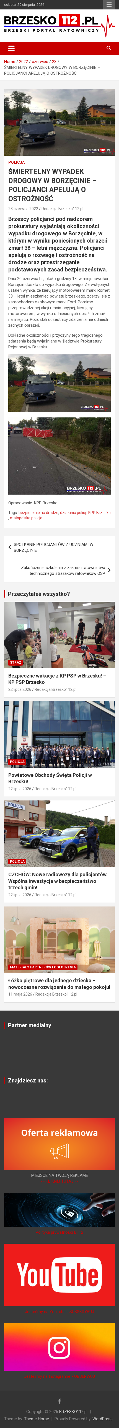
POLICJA (16, 162)
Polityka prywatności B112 (59, 1232)
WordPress (102, 1418)
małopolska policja (26, 518)
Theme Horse (36, 1418)
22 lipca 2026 (19, 689)
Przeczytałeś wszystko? (39, 594)
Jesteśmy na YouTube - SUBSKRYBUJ (59, 1311)
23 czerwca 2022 (23, 208)
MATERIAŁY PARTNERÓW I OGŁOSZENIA (43, 967)
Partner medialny (29, 1025)
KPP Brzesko (99, 512)
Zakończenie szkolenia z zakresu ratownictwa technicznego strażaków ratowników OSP (63, 570)
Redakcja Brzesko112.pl (62, 208)
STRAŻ (15, 662)
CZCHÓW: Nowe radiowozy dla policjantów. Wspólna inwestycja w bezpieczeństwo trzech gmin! (58, 881)
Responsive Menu (109, 4)
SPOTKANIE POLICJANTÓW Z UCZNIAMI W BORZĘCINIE (53, 547)
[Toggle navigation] (11, 48)
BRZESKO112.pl (73, 1411)
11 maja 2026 (20, 994)
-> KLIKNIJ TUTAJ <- (59, 1181)
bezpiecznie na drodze (38, 512)
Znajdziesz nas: (28, 1080)
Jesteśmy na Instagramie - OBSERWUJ (59, 1376)
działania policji (73, 512)
